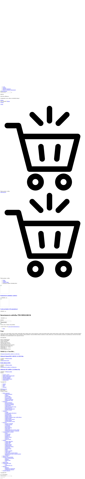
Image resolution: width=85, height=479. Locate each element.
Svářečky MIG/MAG (9, 441)
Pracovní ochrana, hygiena (10, 421)
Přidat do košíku (3, 322)
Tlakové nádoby (8, 405)
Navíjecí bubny (8, 434)
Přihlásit (1, 100)
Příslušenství (7, 454)
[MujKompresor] (3, 91)
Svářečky (4, 281)
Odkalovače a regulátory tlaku (10, 406)
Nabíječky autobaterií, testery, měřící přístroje (13, 417)
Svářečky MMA (6, 282)
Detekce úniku (7, 396)
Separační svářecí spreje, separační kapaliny (13, 453)
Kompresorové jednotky (9, 404)
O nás (4, 86)
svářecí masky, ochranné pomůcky (11, 452)
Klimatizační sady (8, 398)
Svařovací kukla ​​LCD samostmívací (9, 309)
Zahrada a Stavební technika (8, 457)
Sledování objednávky (7, 88)
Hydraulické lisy (8, 414)
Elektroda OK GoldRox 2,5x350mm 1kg (10, 369)
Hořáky (6, 449)
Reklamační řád (5, 379)
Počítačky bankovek (6, 470)
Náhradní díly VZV (8, 465)
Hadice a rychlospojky (9, 399)
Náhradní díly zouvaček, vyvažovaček (12, 430)
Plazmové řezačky (8, 444)
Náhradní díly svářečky (9, 446)
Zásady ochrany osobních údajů (8, 375)
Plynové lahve (7, 447)
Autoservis (5, 410)
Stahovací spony (8, 439)
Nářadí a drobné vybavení (10, 419)
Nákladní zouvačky (8, 424)
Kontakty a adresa (6, 374)
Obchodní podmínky (6, 377)
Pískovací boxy (5, 456)
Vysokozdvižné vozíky (7, 463)
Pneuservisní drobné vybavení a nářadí (12, 429)
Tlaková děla (7, 428)
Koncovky (7, 438)
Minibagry (7, 459)
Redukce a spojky (8, 437)
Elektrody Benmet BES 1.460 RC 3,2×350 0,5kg (11, 356)
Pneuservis (5, 422)
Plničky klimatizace (8, 394)
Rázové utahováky (8, 407)
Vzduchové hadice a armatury (8, 431)
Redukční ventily (8, 448)
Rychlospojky (7, 435)
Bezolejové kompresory (9, 403)
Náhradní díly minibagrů (9, 469)
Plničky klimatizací (6, 393)
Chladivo (6, 395)
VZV (6, 461)
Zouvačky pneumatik (9, 423)
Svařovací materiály (8, 450)
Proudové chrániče (8, 409)
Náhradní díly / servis (9, 400)
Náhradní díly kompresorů (10, 408)
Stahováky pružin (8, 415)
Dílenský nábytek (8, 416)
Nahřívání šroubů (8, 418)
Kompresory (5, 401)
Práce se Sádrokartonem (9, 458)
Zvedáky (6, 412)
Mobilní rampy (8, 460)
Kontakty (4, 87)
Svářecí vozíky (8, 451)
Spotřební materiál (8, 420)
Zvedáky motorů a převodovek (10, 413)
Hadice (6, 432)
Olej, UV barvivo (8, 397)
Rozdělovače (7, 436)
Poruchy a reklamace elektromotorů (9, 89)
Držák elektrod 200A (5, 362)
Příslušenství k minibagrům (10, 468)
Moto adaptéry (7, 426)
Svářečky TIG (7, 443)
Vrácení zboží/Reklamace (7, 378)
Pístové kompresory (8, 402)
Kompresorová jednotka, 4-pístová (8, 295)
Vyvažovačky (7, 425)
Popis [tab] (4, 328)
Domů (4, 280)
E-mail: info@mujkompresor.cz (13, 326)
